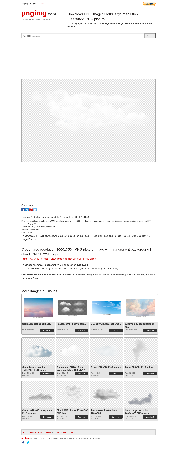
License (33, 432)
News (40, 432)
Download (47, 330)
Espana (41, 3)
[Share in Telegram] (27, 209)
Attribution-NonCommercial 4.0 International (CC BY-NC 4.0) (60, 217)
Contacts (72, 432)
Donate (48, 432)
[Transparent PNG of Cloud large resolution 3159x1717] (72, 351)
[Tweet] (35, 209)
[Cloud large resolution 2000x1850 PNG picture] (141, 394)
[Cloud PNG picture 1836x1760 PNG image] (72, 394)
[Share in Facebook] (23, 209)
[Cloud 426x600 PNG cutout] (141, 351)
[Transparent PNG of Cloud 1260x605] (106, 394)
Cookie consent (60, 432)
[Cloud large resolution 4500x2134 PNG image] (38, 351)
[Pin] (31, 209)
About (25, 432)
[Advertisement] (88, 60)
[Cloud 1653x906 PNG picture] (106, 351)
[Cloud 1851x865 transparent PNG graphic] (38, 394)
